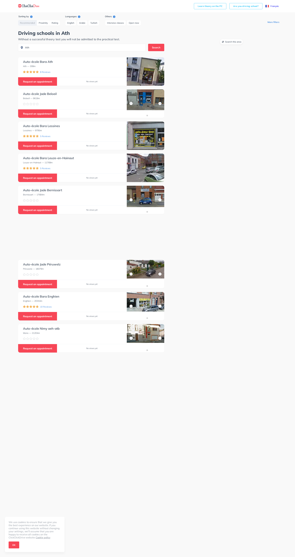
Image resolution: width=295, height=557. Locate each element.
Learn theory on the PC (210, 6)
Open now (134, 23)
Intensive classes (115, 23)
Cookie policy (43, 537)
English (70, 23)
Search (156, 47)
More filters (273, 22)
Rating (55, 23)
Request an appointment (37, 81)
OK (14, 545)
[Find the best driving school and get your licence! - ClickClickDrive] (28, 6)
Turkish (93, 23)
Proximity (43, 23)
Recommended (27, 23)
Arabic (82, 23)
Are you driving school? (246, 6)
